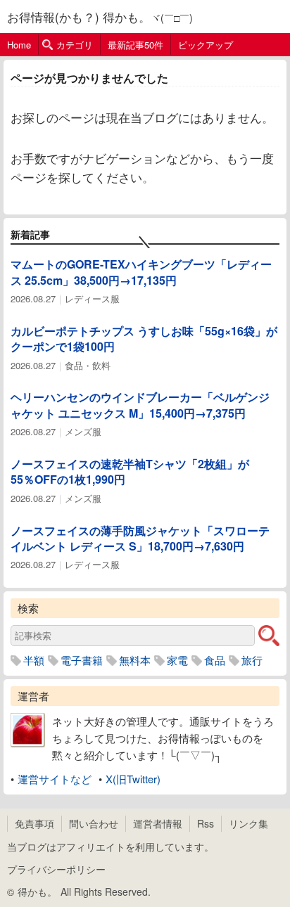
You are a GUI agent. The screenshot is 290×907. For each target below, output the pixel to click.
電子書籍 (82, 659)
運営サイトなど (55, 778)
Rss (205, 823)
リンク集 (248, 823)
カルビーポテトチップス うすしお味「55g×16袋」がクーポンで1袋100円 (144, 338)
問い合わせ (93, 823)
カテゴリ (74, 44)
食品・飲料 (88, 365)
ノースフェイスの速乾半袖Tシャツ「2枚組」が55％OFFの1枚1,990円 (130, 471)
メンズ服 (83, 431)
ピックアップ (205, 44)
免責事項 (34, 823)
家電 (177, 659)
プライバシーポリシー (56, 869)
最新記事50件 (135, 44)
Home (19, 44)
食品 (214, 659)
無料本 (135, 659)
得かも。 (37, 892)
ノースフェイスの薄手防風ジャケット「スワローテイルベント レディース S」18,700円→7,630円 (140, 538)
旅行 (252, 659)
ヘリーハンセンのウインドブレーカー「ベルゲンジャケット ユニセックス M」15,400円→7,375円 (140, 404)
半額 (33, 659)
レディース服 (92, 298)
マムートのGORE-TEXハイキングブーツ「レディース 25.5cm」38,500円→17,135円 (141, 272)
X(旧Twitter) (133, 778)
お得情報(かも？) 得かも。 (79, 16)
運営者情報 (157, 823)
